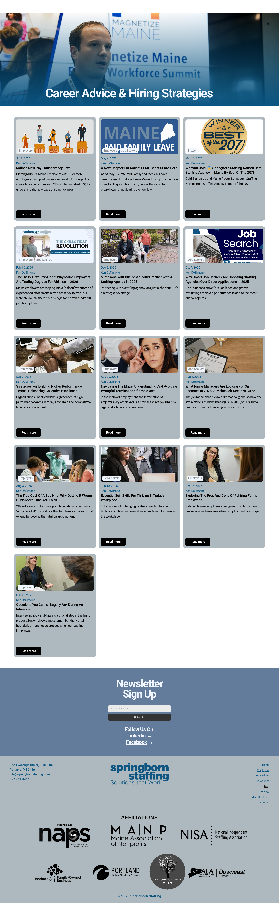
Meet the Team (260, 797)
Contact (264, 802)
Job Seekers (262, 775)
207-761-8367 (19, 779)
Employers (263, 770)
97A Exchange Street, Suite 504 (31, 765)
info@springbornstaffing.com (30, 774)
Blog (266, 786)
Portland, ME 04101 (23, 769)
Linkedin (136, 736)
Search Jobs (262, 780)
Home (265, 764)
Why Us (265, 791)
